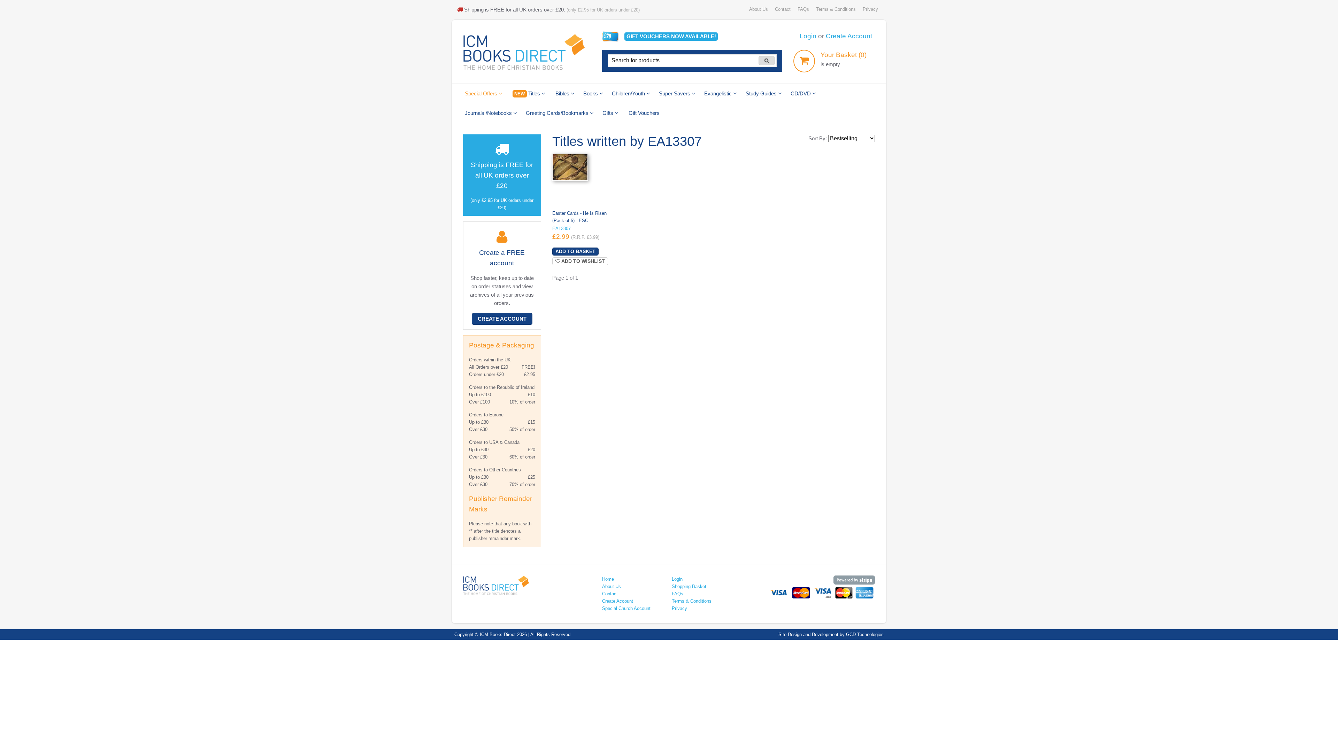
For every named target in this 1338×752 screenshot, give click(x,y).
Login (808, 36)
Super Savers (675, 93)
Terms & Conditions (836, 9)
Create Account (849, 36)
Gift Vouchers (644, 113)
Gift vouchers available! (671, 36)
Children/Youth (629, 93)
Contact (783, 9)
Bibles (563, 93)
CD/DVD (801, 93)
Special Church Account (626, 608)
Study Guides (762, 93)
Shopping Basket (689, 586)
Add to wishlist (582, 261)
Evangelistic (718, 93)
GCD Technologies (865, 634)
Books (591, 93)
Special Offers (482, 93)
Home (608, 579)
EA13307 (561, 228)
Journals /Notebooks (489, 113)
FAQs (803, 9)
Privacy (870, 9)
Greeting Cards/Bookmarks (558, 113)
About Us (758, 9)
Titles (527, 93)
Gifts (608, 113)
